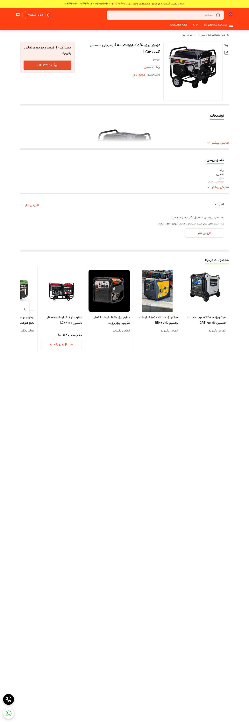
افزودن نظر (32, 205)
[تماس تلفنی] (8, 699)
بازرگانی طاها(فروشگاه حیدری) (213, 35)
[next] (24, 309)
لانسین (148, 67)
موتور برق (187, 35)
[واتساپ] (8, 713)
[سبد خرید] (18, 15)
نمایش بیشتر (220, 143)
